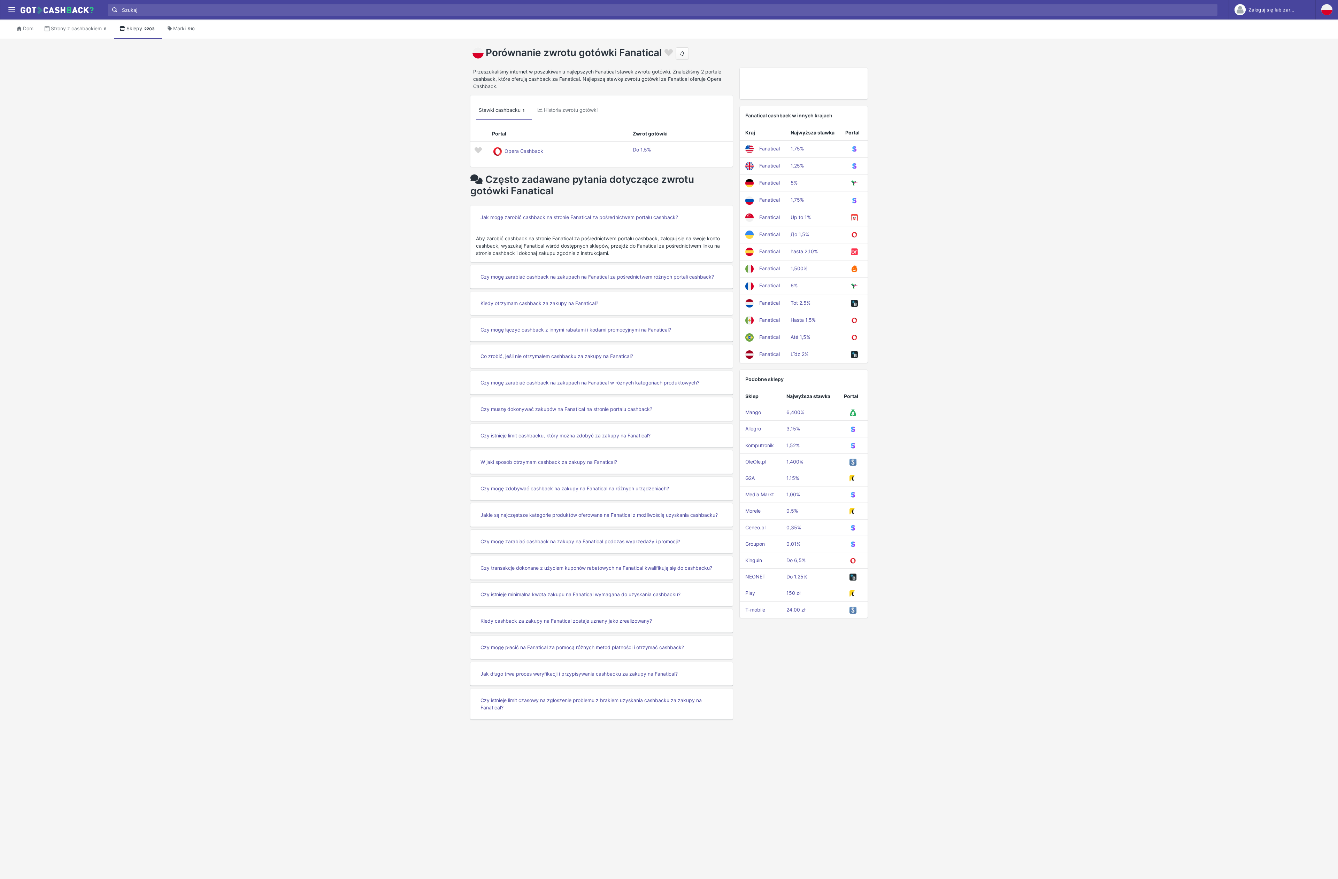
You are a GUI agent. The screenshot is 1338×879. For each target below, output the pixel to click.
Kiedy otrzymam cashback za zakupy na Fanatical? (539, 303)
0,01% (793, 544)
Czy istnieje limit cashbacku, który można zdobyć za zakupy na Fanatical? (565, 435)
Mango (753, 412)
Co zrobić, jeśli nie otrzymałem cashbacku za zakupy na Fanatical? (556, 356)
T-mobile (755, 610)
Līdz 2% (799, 354)
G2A (750, 478)
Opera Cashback (524, 151)
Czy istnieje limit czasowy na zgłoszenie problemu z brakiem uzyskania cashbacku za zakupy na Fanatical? (591, 703)
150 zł (793, 593)
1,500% (799, 268)
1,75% (797, 200)
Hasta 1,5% (803, 320)
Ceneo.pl (755, 527)
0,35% (793, 527)
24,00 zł (795, 610)
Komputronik (759, 445)
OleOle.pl (755, 462)
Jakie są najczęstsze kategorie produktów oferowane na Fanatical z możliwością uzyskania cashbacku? (599, 515)
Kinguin (753, 560)
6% (794, 285)
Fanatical (769, 148)
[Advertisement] (804, 83)
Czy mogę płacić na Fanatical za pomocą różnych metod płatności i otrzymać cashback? (582, 647)
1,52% (793, 445)
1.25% (797, 166)
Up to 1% (801, 217)
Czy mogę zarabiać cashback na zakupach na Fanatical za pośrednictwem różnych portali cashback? (597, 277)
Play (750, 593)
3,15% (793, 428)
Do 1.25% (796, 576)
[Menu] (12, 10)
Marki (184, 28)
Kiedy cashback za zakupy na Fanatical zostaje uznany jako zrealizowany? (566, 621)
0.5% (792, 511)
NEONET (755, 576)
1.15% (792, 478)
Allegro (753, 428)
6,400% (795, 412)
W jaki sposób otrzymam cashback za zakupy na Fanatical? (548, 462)
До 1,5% (800, 234)
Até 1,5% (800, 337)
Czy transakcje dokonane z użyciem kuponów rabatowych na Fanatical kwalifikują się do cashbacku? (596, 568)
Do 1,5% (642, 150)
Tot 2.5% (800, 303)
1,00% (793, 494)
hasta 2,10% (804, 251)
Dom (28, 28)
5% (794, 183)
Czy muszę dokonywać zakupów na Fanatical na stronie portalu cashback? (566, 409)
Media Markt (759, 494)
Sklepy (140, 28)
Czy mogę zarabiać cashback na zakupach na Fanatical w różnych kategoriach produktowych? (589, 383)
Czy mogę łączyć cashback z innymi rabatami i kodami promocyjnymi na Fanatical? (575, 330)
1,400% (794, 462)
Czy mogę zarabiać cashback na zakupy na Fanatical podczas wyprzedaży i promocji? (580, 541)
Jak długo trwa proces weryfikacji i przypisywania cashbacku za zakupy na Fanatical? (579, 674)
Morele (753, 511)
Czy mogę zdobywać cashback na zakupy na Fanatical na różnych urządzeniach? (574, 488)
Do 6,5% (796, 560)
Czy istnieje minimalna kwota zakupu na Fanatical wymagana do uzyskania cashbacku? (580, 594)
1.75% (797, 148)
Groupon (755, 544)
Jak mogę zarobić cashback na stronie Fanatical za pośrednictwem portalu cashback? (579, 217)
